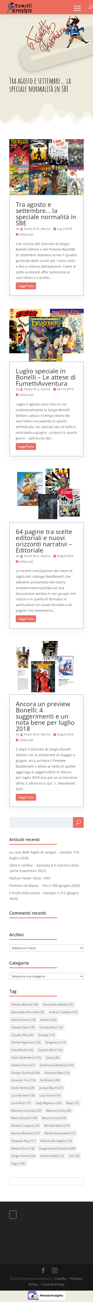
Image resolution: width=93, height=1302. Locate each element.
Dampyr (46, 1035)
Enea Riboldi (22, 1050)
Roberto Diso (22, 1148)
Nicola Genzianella (60, 1133)
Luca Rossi (21, 1103)
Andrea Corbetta (63, 1012)
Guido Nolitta (23, 1088)
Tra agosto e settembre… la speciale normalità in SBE (46, 213)
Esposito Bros (50, 1050)
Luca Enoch (50, 1095)
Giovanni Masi (57, 1073)
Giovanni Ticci (23, 1080)
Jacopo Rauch (51, 1088)
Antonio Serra (23, 1020)
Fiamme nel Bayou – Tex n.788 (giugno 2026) (44, 885)
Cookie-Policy (53, 1284)
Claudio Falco (23, 1027)
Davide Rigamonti (26, 1042)
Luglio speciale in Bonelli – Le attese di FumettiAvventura (46, 377)
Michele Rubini (56, 1126)
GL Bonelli (50, 1080)
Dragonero (55, 1042)
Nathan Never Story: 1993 (29, 878)
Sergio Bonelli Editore (57, 1148)
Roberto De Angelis (56, 1141)
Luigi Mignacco (49, 1103)
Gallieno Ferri (23, 1065)
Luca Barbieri (23, 1095)
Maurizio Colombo (26, 1111)
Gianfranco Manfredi (56, 1065)
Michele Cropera (25, 1126)
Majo (72, 1103)
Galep (53, 1057)
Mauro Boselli (24, 1118)
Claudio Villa (22, 1035)
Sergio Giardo (23, 1156)
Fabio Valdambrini (26, 1057)
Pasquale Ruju (23, 1141)
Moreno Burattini (25, 1133)
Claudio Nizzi (51, 1027)
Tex (74, 1156)
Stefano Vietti (52, 1156)
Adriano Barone (24, 1004)
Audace (48, 1020)
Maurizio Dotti (58, 1111)
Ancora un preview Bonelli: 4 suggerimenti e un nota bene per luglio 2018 (45, 716)
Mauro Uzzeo (54, 1118)
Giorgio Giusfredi (25, 1073)
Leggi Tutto (26, 286)
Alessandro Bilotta (58, 1004)
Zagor (18, 1163)
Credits (60, 1278)
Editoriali (26, 234)
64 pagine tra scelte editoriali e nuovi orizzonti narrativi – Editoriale (44, 540)
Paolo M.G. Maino (37, 229)
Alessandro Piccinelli (27, 1012)
